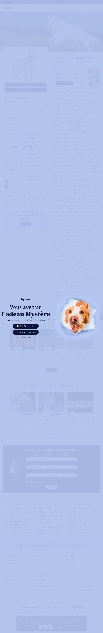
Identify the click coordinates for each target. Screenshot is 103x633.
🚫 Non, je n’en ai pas (26, 332)
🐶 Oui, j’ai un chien (25, 326)
